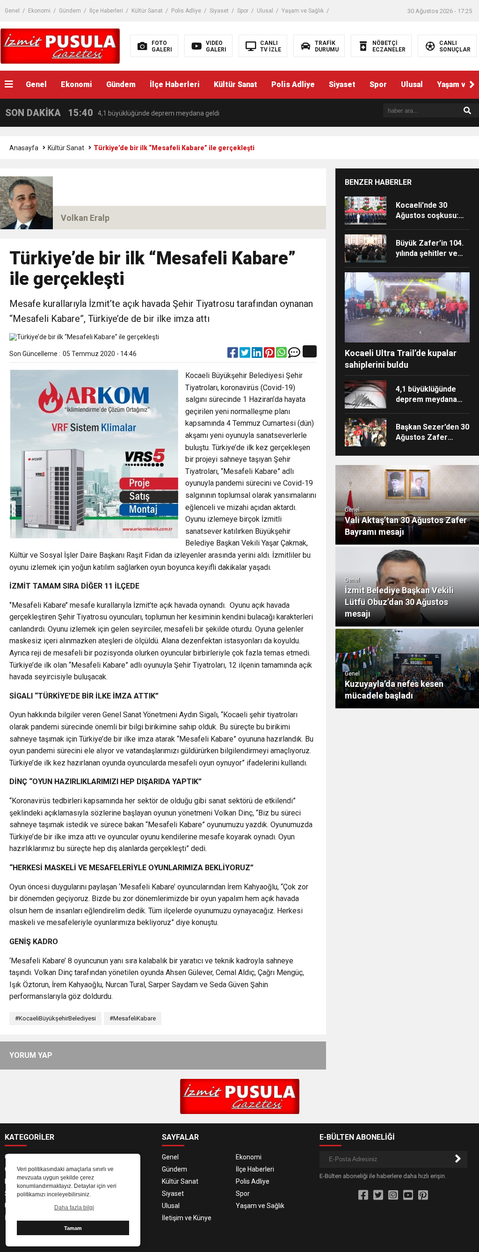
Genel (12, 10)
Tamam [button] (73, 1228)
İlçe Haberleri (106, 10)
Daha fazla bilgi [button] (74, 1207)
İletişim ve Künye (186, 1218)
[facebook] (233, 354)
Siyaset (219, 10)
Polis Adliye (186, 10)
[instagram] (393, 1195)
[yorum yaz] (294, 354)
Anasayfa (23, 148)
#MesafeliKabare (132, 1018)
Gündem (70, 10)
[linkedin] (258, 354)
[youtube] (408, 1195)
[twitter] (246, 354)
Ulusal (265, 10)
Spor (242, 10)
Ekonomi (39, 10)
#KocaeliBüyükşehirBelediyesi (55, 1018)
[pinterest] (270, 354)
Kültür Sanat (147, 10)
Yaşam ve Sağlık (303, 10)
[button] (472, 85)
